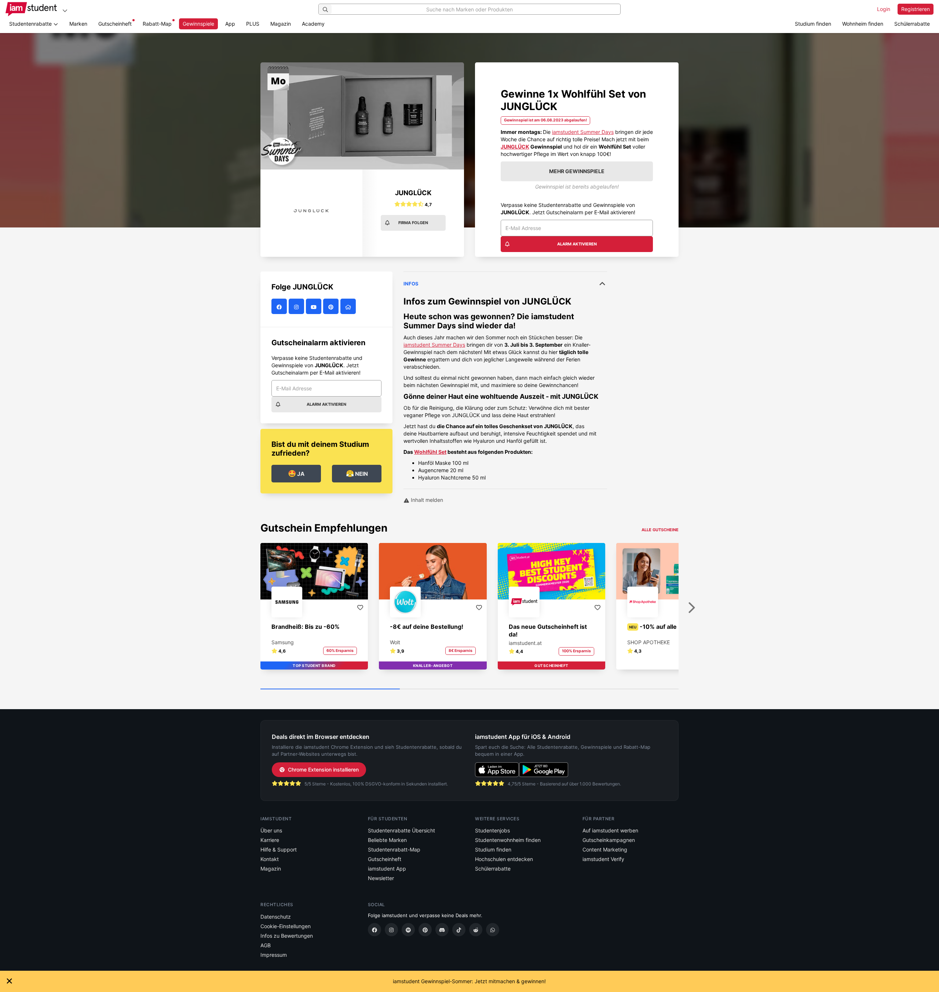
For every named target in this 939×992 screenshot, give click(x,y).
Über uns (271, 830)
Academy (313, 24)
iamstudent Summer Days (583, 132)
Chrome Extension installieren (323, 769)
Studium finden (813, 24)
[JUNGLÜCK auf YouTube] (314, 306)
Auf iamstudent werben (610, 830)
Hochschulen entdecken (504, 859)
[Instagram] (391, 929)
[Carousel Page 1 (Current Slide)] (330, 689)
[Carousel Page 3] (609, 689)
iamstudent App (387, 868)
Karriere (269, 840)
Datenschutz (275, 916)
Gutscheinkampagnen (608, 840)
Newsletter (381, 878)
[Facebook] (374, 929)
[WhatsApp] (492, 929)
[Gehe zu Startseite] (31, 9)
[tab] (505, 376)
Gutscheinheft (115, 24)
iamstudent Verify (603, 859)
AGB (265, 945)
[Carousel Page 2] (469, 689)
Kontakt (269, 859)
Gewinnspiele (198, 24)
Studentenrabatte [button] (31, 24)
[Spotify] (408, 929)
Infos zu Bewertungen (286, 936)
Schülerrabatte (912, 24)
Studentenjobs (492, 830)
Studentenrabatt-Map (394, 849)
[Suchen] (325, 9)
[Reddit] (475, 929)
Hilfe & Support (278, 849)
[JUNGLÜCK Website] (349, 306)
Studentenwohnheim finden (508, 840)
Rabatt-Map (157, 24)
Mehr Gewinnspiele (576, 171)
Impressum (273, 955)
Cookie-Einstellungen (285, 926)
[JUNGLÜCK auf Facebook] (280, 306)
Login (883, 9)
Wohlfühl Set (430, 452)
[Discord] (442, 929)
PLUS (252, 24)
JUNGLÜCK (515, 146)
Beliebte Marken (387, 840)
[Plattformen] (65, 10)
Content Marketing (604, 849)
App (230, 24)
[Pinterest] (425, 929)
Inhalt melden (426, 500)
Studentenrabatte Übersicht (401, 830)
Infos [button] (411, 284)
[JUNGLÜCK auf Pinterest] (331, 306)
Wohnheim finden (862, 24)
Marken (78, 24)
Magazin (280, 24)
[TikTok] (458, 929)
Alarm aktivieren (577, 244)
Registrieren (915, 9)
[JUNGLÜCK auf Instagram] (297, 306)
